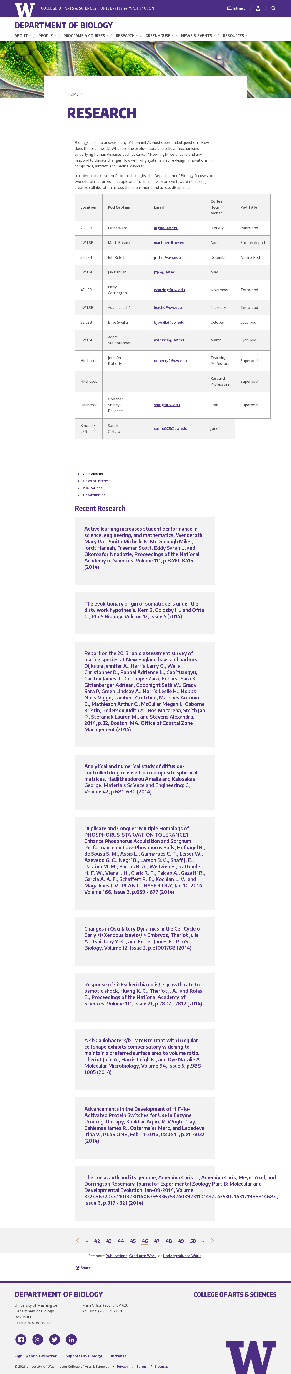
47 (157, 1241)
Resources (233, 35)
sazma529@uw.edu (170, 428)
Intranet (118, 1356)
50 (193, 1241)
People (46, 35)
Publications (92, 488)
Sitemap (161, 1366)
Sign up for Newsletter (36, 1356)
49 (181, 1241)
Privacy (122, 1366)
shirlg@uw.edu (167, 404)
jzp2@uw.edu (166, 272)
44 (121, 1241)
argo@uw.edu (166, 227)
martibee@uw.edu (170, 242)
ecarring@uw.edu (169, 289)
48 (169, 1241)
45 (133, 1241)
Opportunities (94, 495)
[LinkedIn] (71, 1339)
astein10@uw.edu (170, 339)
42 (97, 1241)
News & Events (196, 35)
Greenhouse (158, 35)
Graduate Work (142, 1255)
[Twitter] (54, 1339)
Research (125, 35)
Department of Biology (64, 25)
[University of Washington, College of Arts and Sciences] (84, 10)
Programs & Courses (84, 35)
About (21, 35)
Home (73, 94)
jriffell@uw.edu (167, 257)
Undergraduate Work (182, 1255)
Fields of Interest (96, 481)
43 (109, 1241)
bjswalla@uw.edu (169, 322)
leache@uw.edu (168, 307)
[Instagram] (37, 1339)
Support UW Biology (84, 1356)
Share (85, 1267)
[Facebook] (21, 1339)
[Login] (258, 8)
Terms (141, 1366)
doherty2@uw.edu (170, 360)
